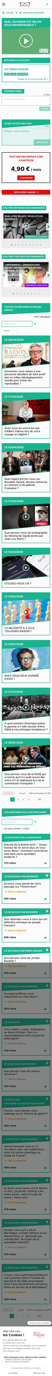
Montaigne (22, 74)
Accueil (10, 13)
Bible (7, 74)
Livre (13, 74)
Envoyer (42, 142)
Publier (44, 109)
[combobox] (3, 330)
